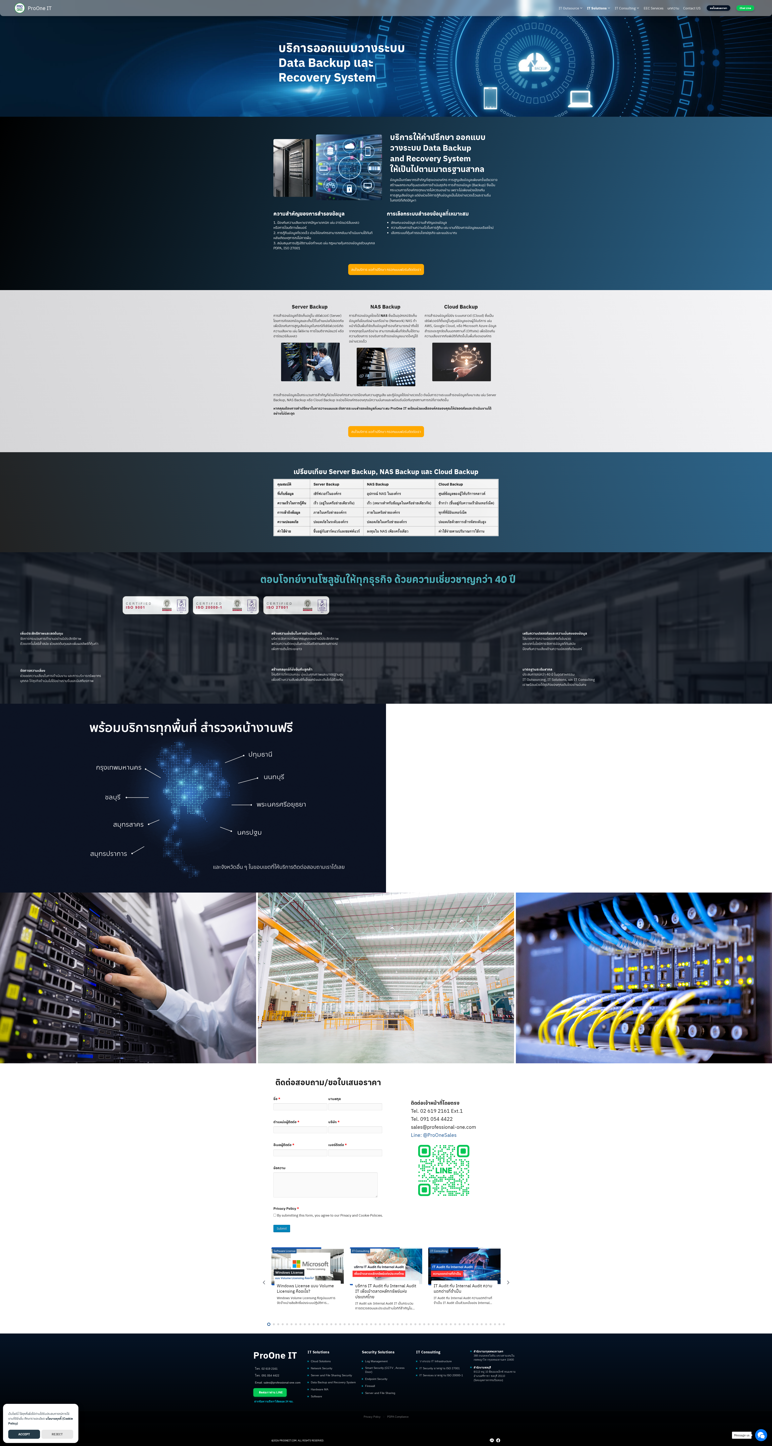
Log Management (376, 1361)
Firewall (370, 1386)
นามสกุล (334, 1098)
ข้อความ (279, 1167)
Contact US (692, 8)
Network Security (321, 1368)
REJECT (57, 1434)
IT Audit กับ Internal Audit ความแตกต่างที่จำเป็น (463, 1288)
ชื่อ (276, 1098)
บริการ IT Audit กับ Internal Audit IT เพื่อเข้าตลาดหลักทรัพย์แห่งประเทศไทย (385, 1291)
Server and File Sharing (380, 1393)
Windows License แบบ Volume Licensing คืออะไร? (305, 1288)
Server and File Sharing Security (331, 1375)
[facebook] (498, 1440)
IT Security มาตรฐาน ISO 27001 (439, 1368)
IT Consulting (625, 8)
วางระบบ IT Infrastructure (435, 1361)
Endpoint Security (376, 1379)
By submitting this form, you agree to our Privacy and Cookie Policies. (329, 1215)
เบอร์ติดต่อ (337, 1144)
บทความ (673, 8)
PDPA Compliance (398, 1416)
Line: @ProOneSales (434, 1134)
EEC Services (653, 8)
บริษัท (334, 1121)
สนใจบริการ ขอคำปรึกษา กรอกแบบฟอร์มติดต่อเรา (386, 269)
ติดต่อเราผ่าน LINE (271, 1392)
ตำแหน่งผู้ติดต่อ (286, 1121)
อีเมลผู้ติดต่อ (283, 1144)
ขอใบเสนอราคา (718, 8)
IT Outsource (569, 8)
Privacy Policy (286, 1208)
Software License (285, 1251)
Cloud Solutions (321, 1361)
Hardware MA (319, 1389)
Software (316, 1396)
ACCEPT (24, 1434)
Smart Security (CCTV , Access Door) (384, 1369)
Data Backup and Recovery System (333, 1382)
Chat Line (745, 8)
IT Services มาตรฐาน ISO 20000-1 (441, 1375)
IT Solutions (597, 8)
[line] (491, 1440)
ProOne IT (40, 7)
